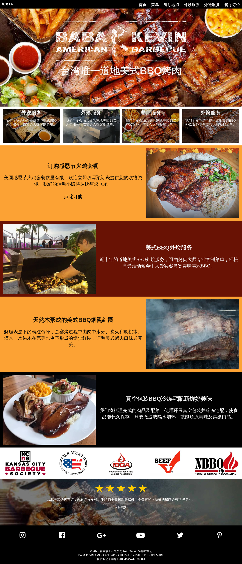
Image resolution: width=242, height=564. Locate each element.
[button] (31, 126)
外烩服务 (191, 4)
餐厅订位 (232, 4)
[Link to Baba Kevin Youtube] (140, 539)
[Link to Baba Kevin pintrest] (219, 539)
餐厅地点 (171, 4)
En (11, 4)
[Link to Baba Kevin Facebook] (62, 539)
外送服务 (212, 4)
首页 (143, 4)
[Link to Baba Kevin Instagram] (22, 539)
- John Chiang (121, 507)
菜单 (155, 4)
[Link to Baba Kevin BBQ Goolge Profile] (101, 539)
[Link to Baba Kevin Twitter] (180, 539)
